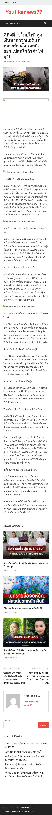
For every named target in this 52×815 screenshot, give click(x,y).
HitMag (31, 811)
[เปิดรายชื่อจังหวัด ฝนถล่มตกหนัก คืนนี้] (26, 591)
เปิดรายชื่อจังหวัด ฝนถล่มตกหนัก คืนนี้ (22, 608)
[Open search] (45, 23)
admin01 (27, 61)
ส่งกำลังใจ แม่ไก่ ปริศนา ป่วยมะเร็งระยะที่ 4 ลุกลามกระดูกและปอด (25, 652)
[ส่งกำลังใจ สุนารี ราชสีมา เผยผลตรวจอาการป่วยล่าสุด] (26, 546)
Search (6, 720)
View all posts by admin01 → (31, 703)
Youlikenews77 (24, 12)
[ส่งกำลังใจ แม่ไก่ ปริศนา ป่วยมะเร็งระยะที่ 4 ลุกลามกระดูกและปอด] (26, 633)
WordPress (19, 811)
